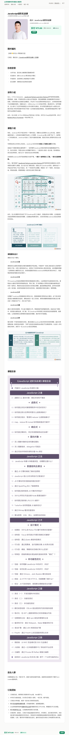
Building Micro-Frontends (15, 117)
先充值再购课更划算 (19, 704)
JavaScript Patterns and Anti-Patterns (36, 97)
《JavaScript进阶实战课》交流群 (28, 57)
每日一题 (26, 4)
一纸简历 (19, 4)
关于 (63, 3)
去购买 (34, 32)
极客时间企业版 (26, 707)
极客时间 (7, 4)
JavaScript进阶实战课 (18, 13)
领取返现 (57, 3)
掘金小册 (13, 4)
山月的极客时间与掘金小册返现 (12, 2)
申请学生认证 (17, 710)
